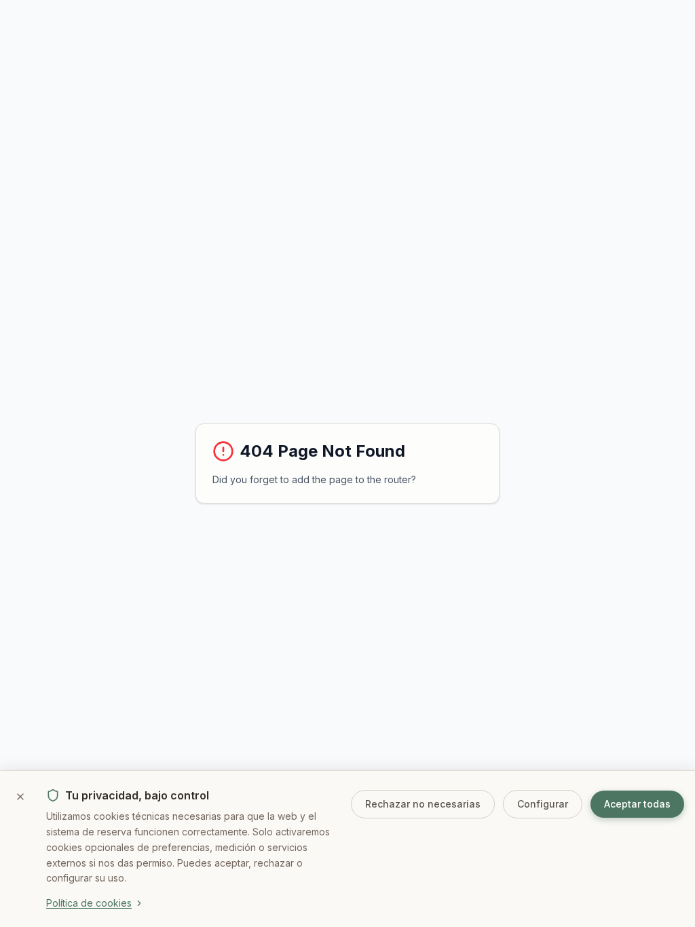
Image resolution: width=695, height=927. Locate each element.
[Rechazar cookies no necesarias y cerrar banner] (20, 796)
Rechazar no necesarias (423, 804)
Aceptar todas (637, 804)
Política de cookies (89, 903)
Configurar (542, 804)
